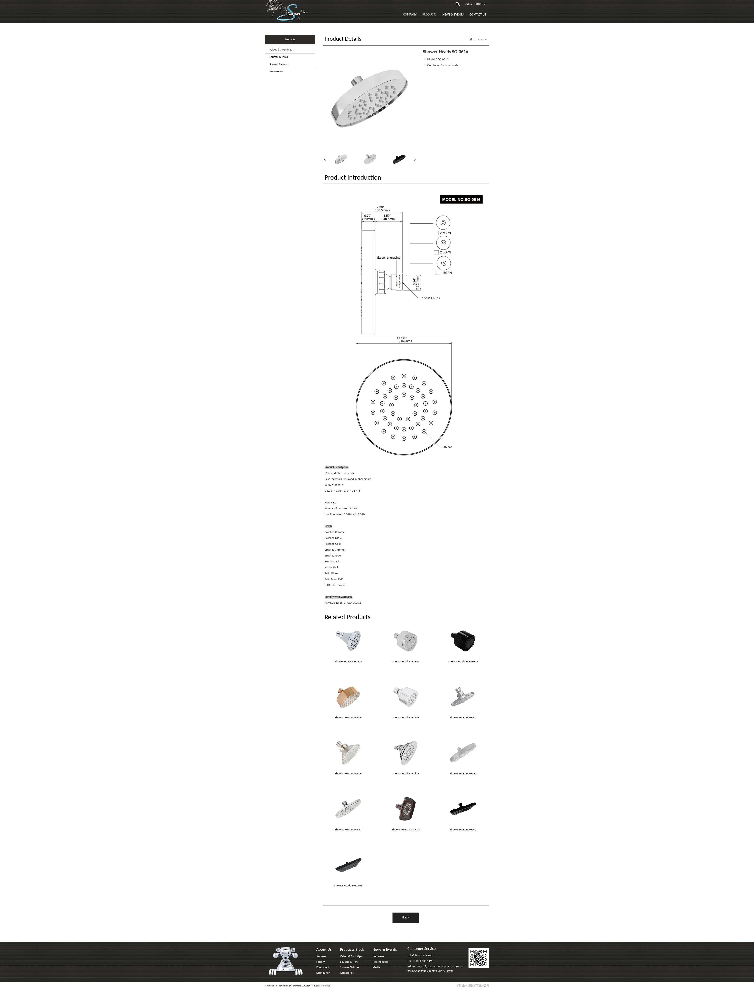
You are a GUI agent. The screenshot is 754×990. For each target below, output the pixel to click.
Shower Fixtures (278, 64)
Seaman (321, 956)
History (320, 962)
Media (376, 967)
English (468, 4)
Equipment (322, 967)
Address (412, 966)
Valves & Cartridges (280, 49)
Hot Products (380, 962)
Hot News (378, 956)
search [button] (458, 5)
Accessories (276, 71)
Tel (409, 955)
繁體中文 (481, 4)
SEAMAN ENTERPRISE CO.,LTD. (287, 11)
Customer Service (421, 949)
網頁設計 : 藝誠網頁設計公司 (473, 985)
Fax (409, 961)
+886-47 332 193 (423, 961)
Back (405, 917)
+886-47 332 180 (422, 955)
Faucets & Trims (278, 57)
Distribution (323, 973)
